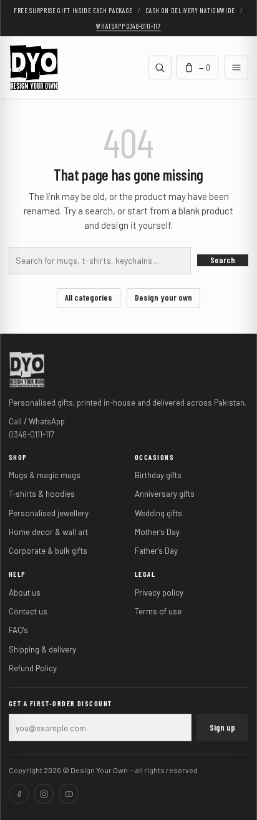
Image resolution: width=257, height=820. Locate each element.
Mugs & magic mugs (44, 475)
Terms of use (158, 611)
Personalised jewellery (49, 513)
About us (25, 593)
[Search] (160, 67)
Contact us (28, 611)
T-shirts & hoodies (42, 494)
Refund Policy (33, 668)
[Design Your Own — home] (27, 369)
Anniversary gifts (165, 494)
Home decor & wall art (48, 532)
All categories (88, 297)
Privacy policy (159, 593)
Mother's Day (157, 532)
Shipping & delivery (42, 649)
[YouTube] (69, 794)
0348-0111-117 (31, 434)
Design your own (163, 297)
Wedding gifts (158, 513)
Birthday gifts (158, 475)
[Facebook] (19, 794)
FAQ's (18, 630)
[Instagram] (44, 794)
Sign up (222, 727)
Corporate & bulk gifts (48, 551)
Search (222, 259)
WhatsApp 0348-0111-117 (128, 26)
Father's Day (156, 551)
